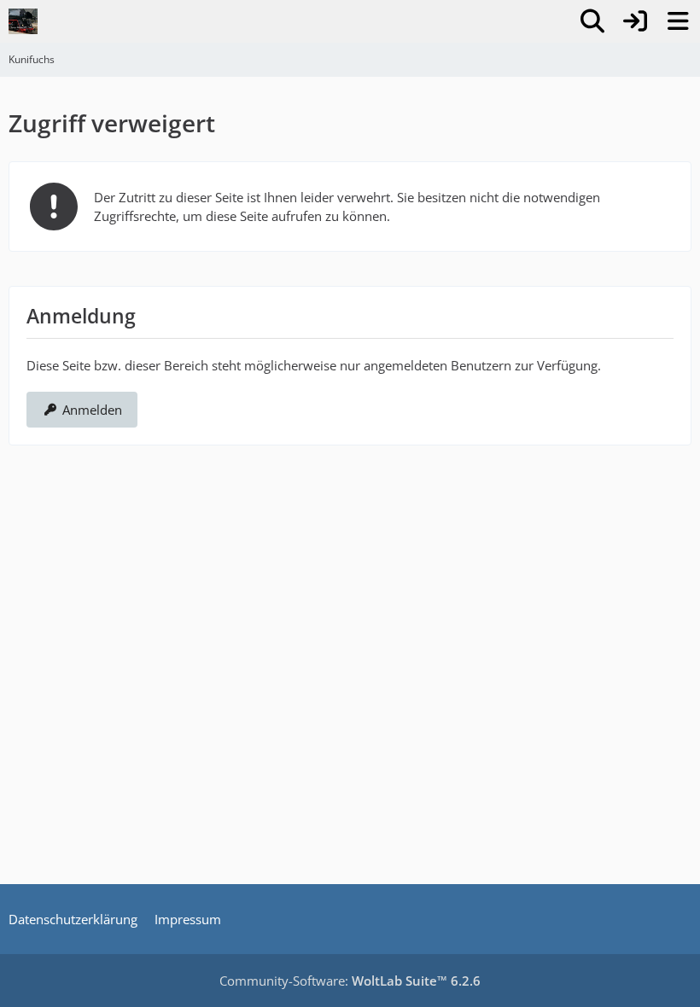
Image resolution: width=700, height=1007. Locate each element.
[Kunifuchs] (23, 21)
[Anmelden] (635, 21)
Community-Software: (350, 980)
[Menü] (678, 21)
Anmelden (92, 409)
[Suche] (592, 21)
